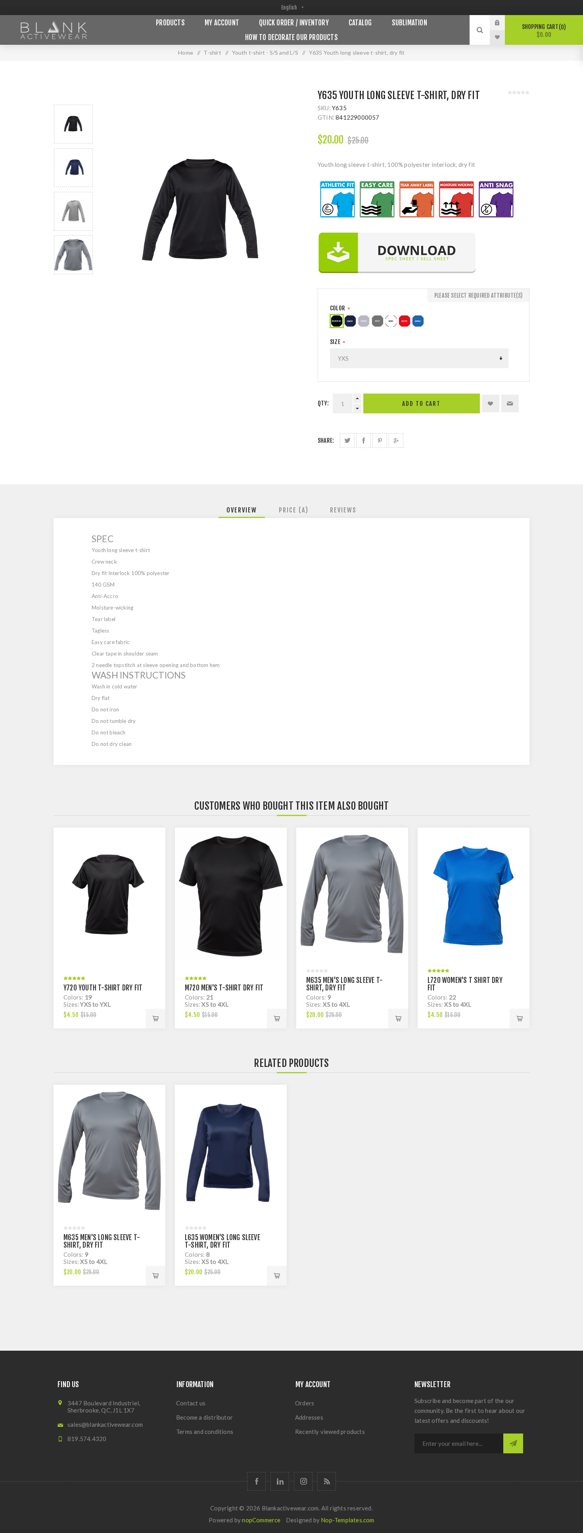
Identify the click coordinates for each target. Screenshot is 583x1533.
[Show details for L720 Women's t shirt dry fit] (473, 896)
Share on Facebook (363, 440)
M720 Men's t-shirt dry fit (224, 988)
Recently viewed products (330, 1431)
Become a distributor (204, 1417)
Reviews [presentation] (343, 510)
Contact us (190, 1403)
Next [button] (73, 283)
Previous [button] (73, 95)
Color (338, 308)
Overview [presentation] (241, 510)
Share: (326, 440)
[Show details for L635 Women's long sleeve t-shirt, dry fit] (231, 1153)
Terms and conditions (204, 1431)
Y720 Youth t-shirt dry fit (102, 988)
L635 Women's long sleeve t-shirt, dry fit (222, 1241)
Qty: (323, 403)
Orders (304, 1403)
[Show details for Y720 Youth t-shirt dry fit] (109, 896)
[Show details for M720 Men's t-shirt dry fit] (231, 896)
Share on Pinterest (379, 440)
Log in (503, 22)
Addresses (309, 1417)
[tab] (242, 510)
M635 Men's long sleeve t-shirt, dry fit (344, 984)
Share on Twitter (347, 440)
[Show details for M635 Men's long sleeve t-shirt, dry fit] (352, 896)
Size (335, 342)
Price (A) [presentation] (294, 510)
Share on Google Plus (396, 440)
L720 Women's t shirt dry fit (465, 984)
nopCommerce (261, 1519)
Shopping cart (543, 30)
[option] (73, 124)
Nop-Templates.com (347, 1519)
